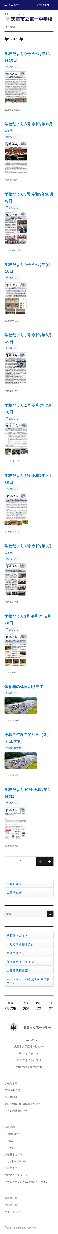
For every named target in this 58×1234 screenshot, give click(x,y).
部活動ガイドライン (20, 961)
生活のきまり (16, 953)
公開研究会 (14, 892)
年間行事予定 (13, 747)
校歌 (11, 1147)
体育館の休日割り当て (24, 686)
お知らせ (11, 348)
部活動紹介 (11, 1097)
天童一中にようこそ (15, 14)
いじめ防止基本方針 (20, 944)
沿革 (11, 1140)
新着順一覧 (11, 1198)
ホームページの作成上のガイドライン (28, 981)
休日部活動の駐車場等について (23, 1103)
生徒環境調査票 (17, 970)
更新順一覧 (11, 1205)
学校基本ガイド (17, 935)
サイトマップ (12, 1211)
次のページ (48, 865)
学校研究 (13, 1134)
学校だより (12, 66)
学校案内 (44, 4)
